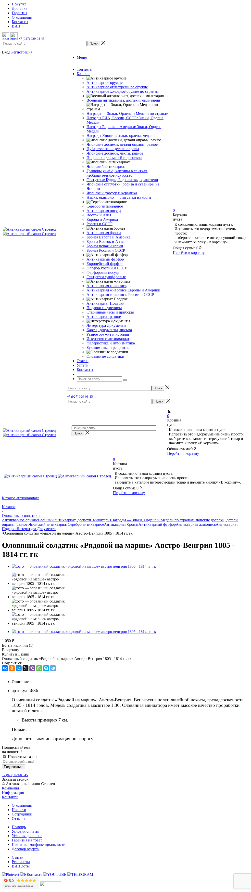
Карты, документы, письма (109, 330)
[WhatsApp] (39, 668)
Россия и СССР (100, 224)
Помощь (19, 827)
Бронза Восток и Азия (105, 241)
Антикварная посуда (104, 211)
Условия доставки (27, 836)
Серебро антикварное (105, 206)
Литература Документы (106, 325)
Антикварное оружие (105, 82)
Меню (82, 57)
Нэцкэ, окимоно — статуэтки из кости (119, 197)
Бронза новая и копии (105, 246)
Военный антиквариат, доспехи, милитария (123, 100)
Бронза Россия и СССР (106, 250)
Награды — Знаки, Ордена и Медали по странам (127, 113)
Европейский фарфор (105, 264)
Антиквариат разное (104, 317)
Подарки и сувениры (104, 308)
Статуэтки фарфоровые (106, 277)
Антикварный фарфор (105, 259)
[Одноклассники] (12, 668)
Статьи (18, 857)
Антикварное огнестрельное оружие (117, 87)
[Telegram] (53, 668)
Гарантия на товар (27, 840)
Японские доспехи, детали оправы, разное (122, 144)
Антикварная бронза (104, 233)
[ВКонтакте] (5, 668)
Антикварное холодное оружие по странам (123, 91)
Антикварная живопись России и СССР (120, 294)
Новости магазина (22, 757)
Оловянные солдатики (105, 356)
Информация (13, 792)
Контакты (10, 797)
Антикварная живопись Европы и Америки (123, 290)
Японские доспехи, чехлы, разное (115, 153)
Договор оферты (25, 849)
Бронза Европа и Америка (108, 237)
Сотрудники (22, 814)
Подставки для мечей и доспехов (114, 158)
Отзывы (18, 818)
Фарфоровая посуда (103, 272)
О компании (22, 805)
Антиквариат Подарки (106, 303)
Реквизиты (21, 862)
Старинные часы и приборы (110, 312)
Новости (19, 810)
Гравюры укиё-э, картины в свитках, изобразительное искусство (117, 173)
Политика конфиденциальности (38, 844)
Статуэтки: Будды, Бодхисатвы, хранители (122, 180)
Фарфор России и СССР (107, 268)
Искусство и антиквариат (108, 339)
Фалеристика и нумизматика (111, 343)
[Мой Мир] (19, 668)
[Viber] (32, 668)
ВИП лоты (21, 866)
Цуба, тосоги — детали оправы (113, 149)
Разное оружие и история (108, 334)
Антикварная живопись (106, 286)
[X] (25, 668)
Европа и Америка (102, 219)
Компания (10, 788)
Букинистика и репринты (108, 347)
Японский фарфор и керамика (112, 193)
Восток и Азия (99, 215)
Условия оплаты (25, 831)
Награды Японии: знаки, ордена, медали (121, 135)
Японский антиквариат (106, 166)
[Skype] (46, 668)
